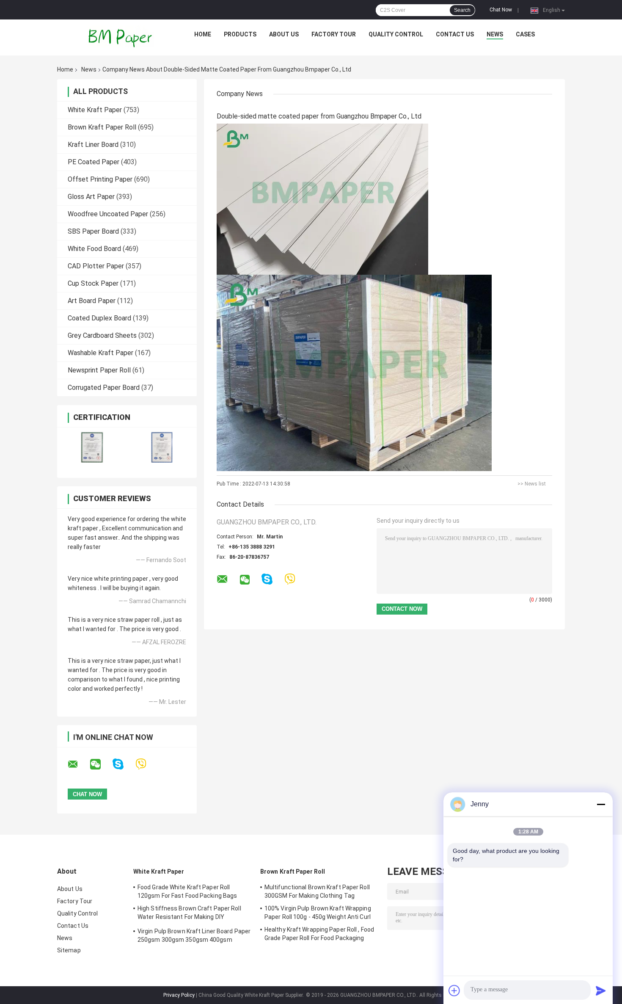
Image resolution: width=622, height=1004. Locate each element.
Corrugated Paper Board (104, 387)
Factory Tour (333, 34)
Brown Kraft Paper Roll (102, 127)
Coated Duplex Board (99, 318)
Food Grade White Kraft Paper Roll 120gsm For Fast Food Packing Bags (187, 891)
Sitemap (69, 950)
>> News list (531, 484)
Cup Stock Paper (93, 283)
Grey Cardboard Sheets (102, 335)
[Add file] (454, 990)
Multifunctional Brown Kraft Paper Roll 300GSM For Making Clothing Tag (317, 891)
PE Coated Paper (93, 162)
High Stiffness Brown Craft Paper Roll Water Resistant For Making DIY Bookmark (189, 914)
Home (202, 34)
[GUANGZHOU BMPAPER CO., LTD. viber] (146, 764)
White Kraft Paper (95, 110)
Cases (525, 34)
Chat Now (501, 10)
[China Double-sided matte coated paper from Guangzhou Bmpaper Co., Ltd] (322, 199)
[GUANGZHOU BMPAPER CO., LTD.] (121, 36)
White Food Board (94, 249)
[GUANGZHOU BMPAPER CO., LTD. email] (78, 764)
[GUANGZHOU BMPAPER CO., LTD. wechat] (100, 764)
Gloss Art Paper (91, 197)
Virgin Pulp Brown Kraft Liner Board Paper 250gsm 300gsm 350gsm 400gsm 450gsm (194, 937)
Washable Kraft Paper (100, 353)
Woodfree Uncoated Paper (108, 214)
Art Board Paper (92, 301)
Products (240, 34)
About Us (284, 34)
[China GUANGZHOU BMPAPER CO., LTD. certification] (92, 447)
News (495, 34)
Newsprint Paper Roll (99, 370)
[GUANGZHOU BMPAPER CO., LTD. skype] (123, 764)
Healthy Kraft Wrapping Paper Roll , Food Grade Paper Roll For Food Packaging (319, 933)
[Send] (601, 990)
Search (462, 10)
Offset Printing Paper (100, 179)
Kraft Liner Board (93, 145)
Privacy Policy (179, 995)
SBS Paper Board (93, 231)
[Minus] (601, 804)
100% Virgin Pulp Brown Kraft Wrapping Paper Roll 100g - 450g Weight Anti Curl (317, 912)
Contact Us (455, 34)
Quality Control (396, 34)
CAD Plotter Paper (96, 266)
